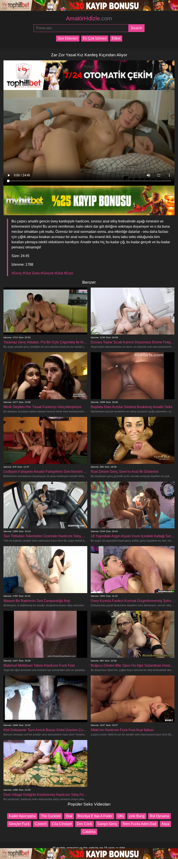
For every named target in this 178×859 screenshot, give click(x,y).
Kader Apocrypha (22, 816)
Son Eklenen (68, 38)
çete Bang (137, 816)
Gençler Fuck (19, 824)
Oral (69, 816)
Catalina (89, 831)
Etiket (116, 38)
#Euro (68, 273)
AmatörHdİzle (89, 18)
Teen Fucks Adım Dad (139, 824)
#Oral (58, 273)
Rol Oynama (159, 816)
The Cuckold (51, 816)
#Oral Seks (31, 273)
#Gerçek (47, 273)
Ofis (121, 816)
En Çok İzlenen (95, 38)
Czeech (41, 824)
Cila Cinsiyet (62, 824)
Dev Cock (84, 824)
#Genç (17, 273)
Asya (165, 824)
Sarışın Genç (107, 824)
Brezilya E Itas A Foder (94, 816)
